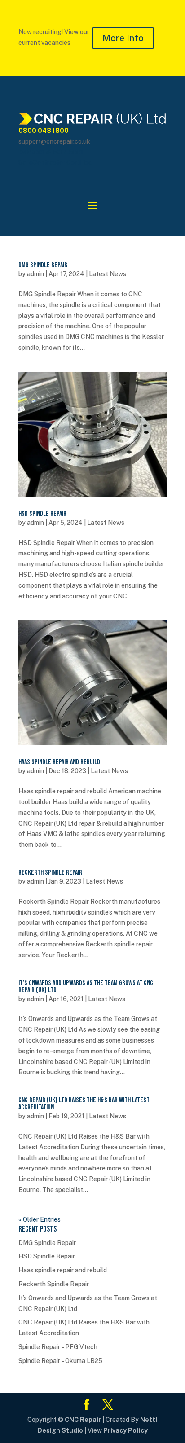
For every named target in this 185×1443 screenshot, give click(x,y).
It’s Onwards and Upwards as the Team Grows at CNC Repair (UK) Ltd (85, 986)
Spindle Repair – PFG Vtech (57, 1347)
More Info (123, 38)
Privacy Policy (125, 1430)
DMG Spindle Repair (42, 265)
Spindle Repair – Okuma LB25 (60, 1360)
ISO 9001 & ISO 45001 (50, 152)
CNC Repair (83, 1419)
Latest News (107, 273)
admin (35, 273)
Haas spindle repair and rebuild (59, 762)
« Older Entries (39, 1219)
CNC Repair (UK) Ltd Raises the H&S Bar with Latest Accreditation (84, 1104)
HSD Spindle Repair (42, 514)
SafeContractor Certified (55, 162)
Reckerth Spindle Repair (50, 872)
